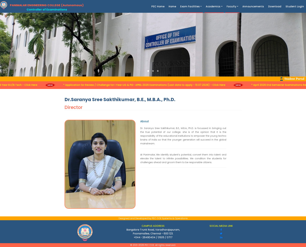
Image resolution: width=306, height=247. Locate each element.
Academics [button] (213, 6)
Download (275, 6)
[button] (148, 71)
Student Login (295, 6)
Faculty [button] (232, 6)
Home (173, 6)
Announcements (253, 6)
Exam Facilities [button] (190, 6)
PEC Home (158, 6)
